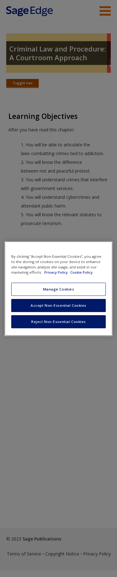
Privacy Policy (56, 272)
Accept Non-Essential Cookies (58, 305)
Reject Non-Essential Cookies (58, 321)
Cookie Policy (81, 272)
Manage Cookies (58, 289)
